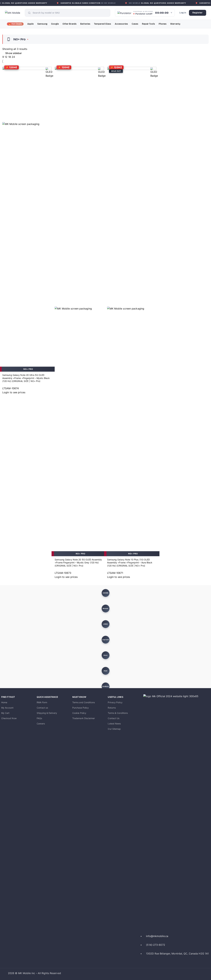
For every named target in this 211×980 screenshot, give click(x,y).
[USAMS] (105, 593)
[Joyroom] (105, 639)
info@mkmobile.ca (157, 936)
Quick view (6, 363)
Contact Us (113, 718)
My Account (7, 707)
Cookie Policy (79, 713)
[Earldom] (105, 686)
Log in (182, 12)
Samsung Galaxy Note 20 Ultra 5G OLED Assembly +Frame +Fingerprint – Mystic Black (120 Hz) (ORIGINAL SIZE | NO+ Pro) (26, 378)
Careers (41, 723)
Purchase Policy (80, 707)
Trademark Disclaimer (83, 718)
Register (197, 12)
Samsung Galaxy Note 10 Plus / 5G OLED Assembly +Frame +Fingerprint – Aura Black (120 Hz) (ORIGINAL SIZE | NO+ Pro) (129, 562)
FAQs (39, 718)
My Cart (5, 713)
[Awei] (105, 671)
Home (4, 702)
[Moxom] (105, 608)
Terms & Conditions (118, 713)
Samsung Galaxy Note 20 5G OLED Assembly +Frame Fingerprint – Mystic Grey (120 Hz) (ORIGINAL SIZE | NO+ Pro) (78, 562)
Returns (112, 707)
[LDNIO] (105, 624)
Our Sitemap (114, 729)
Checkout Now (9, 718)
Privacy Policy (115, 702)
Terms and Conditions (83, 702)
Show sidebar (13, 53)
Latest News (114, 723)
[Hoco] (105, 655)
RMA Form (42, 702)
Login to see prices (13, 392)
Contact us (42, 707)
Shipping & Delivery (47, 713)
